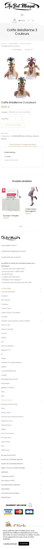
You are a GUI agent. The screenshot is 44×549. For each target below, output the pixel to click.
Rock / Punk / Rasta (7, 433)
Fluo (2, 342)
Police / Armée (5, 413)
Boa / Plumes (27, 136)
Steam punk (5, 450)
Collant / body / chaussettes (10, 313)
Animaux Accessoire (8, 292)
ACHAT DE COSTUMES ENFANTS (12, 464)
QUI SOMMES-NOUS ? (9, 245)
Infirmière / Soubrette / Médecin (11, 362)
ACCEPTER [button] (24, 544)
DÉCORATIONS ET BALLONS (10, 485)
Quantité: (4, 119)
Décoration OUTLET (8, 481)
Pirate (3, 408)
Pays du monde (25, 44)
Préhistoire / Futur (7, 421)
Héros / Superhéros (7, 346)
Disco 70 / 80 (5, 325)
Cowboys (4, 317)
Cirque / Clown (6, 308)
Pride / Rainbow (6, 425)
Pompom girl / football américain (12, 417)
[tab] (22, 145)
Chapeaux (4, 304)
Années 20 (4, 296)
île (2, 354)
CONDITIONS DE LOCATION (11, 257)
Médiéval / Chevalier (7, 388)
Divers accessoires (7, 329)
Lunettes (4, 375)
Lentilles (3, 367)
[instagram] (32, 20)
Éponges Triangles (11, 215)
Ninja (3, 392)
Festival (3, 338)
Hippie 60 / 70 (5, 350)
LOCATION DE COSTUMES (10, 493)
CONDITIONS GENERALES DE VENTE (13, 251)
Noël (2, 396)
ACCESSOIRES (13, 44)
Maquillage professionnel (9, 379)
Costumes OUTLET (7, 476)
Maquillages (5, 383)
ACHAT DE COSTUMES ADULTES (12, 459)
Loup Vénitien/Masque (8, 371)
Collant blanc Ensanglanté (30, 210)
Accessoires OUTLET (8, 455)
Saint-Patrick (5, 442)
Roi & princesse (6, 438)
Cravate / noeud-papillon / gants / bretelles (15, 321)
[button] (21, 226)
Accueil (3, 44)
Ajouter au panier (14, 125)
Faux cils (4, 333)
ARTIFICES (4, 472)
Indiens (3, 358)
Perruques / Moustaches (9, 404)
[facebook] (28, 20)
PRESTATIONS (6, 497)
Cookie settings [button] (10, 544)
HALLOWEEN (5, 489)
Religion (3, 429)
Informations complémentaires (23, 144)
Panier (22, 21)
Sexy (2, 446)
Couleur (4, 112)
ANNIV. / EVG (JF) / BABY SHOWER (13, 468)
